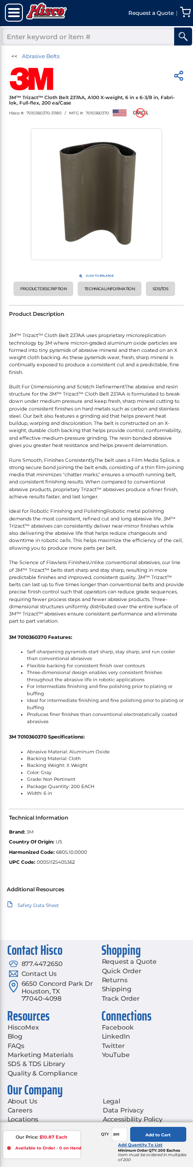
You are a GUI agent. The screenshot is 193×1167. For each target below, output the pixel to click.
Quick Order (121, 971)
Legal (111, 1101)
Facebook (118, 1027)
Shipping (117, 989)
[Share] (178, 77)
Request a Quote (129, 961)
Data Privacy (123, 1110)
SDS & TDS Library (37, 1063)
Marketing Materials (40, 1054)
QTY (105, 1134)
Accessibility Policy (132, 1119)
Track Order (121, 998)
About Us (22, 1101)
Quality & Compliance (43, 1073)
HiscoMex (23, 1027)
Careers (20, 1110)
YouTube (116, 1054)
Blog (15, 1036)
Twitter (113, 1045)
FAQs (16, 1045)
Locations (23, 1119)
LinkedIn (116, 1036)
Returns (114, 980)
